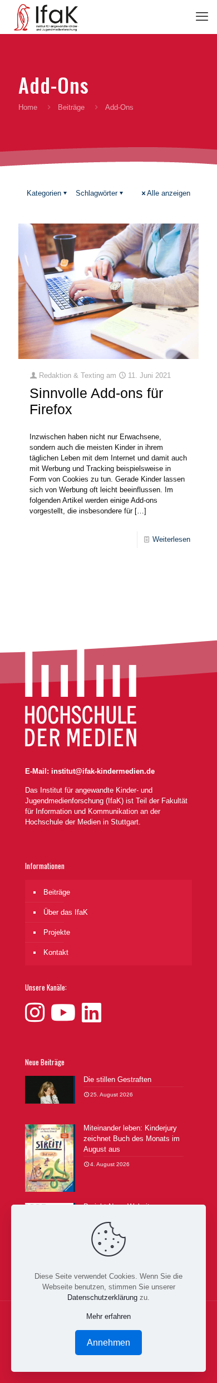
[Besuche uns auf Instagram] (38, 1013)
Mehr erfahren (108, 1316)
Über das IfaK (65, 912)
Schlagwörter (96, 193)
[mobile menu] (202, 16)
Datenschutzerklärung (102, 1297)
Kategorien (44, 193)
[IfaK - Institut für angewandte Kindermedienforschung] (43, 17)
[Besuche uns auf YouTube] (66, 1013)
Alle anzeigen (168, 193)
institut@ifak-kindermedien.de (103, 771)
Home (27, 107)
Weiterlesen (171, 539)
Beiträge (71, 107)
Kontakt (55, 952)
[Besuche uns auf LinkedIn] (91, 1013)
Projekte (56, 932)
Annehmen (108, 1342)
